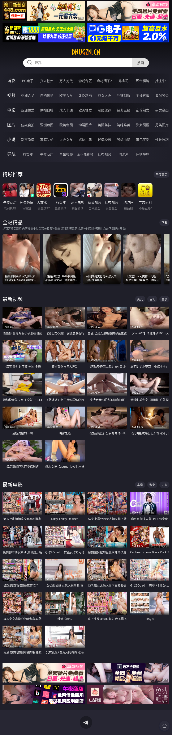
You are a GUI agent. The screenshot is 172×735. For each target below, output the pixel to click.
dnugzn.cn (86, 52)
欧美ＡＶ (66, 95)
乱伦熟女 (142, 110)
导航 (11, 154)
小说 (11, 139)
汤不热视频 (85, 154)
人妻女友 (66, 139)
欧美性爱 (85, 110)
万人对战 (66, 81)
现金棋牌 (142, 81)
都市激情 (27, 139)
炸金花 (124, 81)
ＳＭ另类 (162, 95)
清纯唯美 (123, 125)
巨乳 (152, 299)
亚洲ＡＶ (27, 95)
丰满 (140, 485)
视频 (11, 95)
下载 (164, 222)
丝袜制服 (123, 95)
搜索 (140, 62)
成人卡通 (66, 110)
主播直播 (142, 95)
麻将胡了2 (104, 81)
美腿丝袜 (104, 125)
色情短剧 (142, 154)
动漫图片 (85, 125)
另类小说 (123, 139)
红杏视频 (104, 154)
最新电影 (13, 484)
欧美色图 (66, 125)
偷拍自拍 (46, 110)
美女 (140, 299)
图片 (11, 125)
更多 (164, 299)
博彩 (11, 81)
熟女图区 (142, 125)
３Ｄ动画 (85, 95)
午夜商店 (46, 154)
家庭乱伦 (46, 139)
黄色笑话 (142, 139)
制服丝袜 (104, 110)
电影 (11, 110)
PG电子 (27, 81)
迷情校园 (104, 139)
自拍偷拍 (46, 95)
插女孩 (28, 154)
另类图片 (162, 125)
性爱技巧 (162, 139)
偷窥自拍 (27, 125)
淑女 (152, 485)
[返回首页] (164, 726)
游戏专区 (85, 81)
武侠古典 (85, 139)
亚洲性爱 (27, 110)
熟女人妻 (104, 95)
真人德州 (46, 81)
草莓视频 (66, 154)
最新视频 (13, 298)
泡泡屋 (124, 154)
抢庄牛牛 (162, 81)
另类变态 (162, 110)
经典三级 (123, 110)
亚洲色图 (46, 125)
